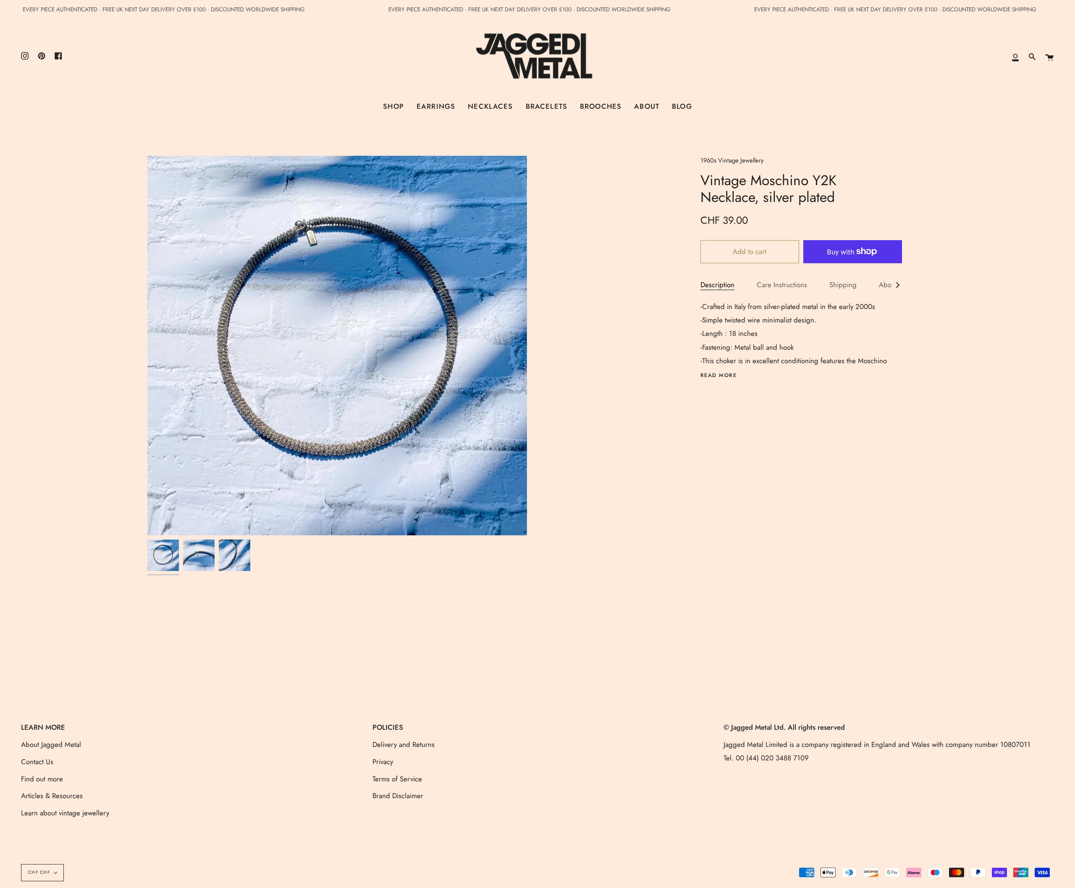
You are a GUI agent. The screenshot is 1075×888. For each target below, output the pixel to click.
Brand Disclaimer (397, 796)
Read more (718, 375)
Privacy (382, 762)
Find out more (42, 779)
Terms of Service (397, 779)
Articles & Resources (52, 796)
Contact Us (37, 762)
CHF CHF (39, 872)
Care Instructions (782, 285)
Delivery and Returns (403, 744)
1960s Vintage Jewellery (731, 160)
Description (717, 285)
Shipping (843, 285)
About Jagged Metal (51, 744)
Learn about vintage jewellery (65, 813)
